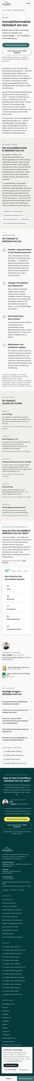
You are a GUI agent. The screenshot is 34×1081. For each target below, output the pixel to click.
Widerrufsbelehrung (8, 1038)
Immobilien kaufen (8, 1004)
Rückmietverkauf (8, 934)
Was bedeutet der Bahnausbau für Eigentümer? (17, 730)
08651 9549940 (18, 657)
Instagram (5, 890)
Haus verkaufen (7, 900)
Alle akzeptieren (11, 1065)
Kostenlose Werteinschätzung (16, 45)
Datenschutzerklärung (15, 1061)
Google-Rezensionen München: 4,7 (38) (16, 886)
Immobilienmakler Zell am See (12, 994)
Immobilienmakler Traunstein (12, 974)
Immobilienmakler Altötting (12, 751)
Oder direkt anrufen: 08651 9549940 (17, 52)
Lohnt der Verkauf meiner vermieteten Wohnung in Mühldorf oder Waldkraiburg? (17, 720)
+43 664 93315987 (8, 879)
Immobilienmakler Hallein (10, 991)
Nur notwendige (10, 1070)
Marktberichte (7, 1018)
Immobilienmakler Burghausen (13, 755)
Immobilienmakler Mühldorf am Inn (13, 967)
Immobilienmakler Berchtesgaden (13, 977)
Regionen (10, 10)
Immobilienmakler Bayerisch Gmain (14, 950)
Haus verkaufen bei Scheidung (12, 920)
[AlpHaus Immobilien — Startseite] (6, 3)
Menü (29, 3)
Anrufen (8, 1078)
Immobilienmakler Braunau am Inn (14, 763)
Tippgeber (5, 1021)
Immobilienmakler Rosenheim (12, 953)
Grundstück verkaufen (9, 906)
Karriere (4, 1024)
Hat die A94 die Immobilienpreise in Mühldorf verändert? (17, 703)
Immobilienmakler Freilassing (11, 984)
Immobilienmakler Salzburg (11, 988)
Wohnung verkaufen (9, 903)
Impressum (6, 1031)
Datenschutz (6, 1035)
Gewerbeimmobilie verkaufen (12, 913)
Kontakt (4, 1028)
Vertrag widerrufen (8, 1041)
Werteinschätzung (25, 1078)
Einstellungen (23, 1070)
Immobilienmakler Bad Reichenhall (13, 981)
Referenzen (6, 1011)
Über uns (5, 1007)
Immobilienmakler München (11, 947)
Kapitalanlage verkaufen (10, 930)
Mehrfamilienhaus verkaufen (11, 910)
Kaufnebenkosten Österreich (11, 1045)
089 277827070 (7, 659)
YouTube (21, 890)
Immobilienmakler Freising (10, 957)
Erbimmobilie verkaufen (10, 917)
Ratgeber (5, 1014)
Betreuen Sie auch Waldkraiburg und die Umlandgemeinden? (17, 739)
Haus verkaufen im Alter (10, 927)
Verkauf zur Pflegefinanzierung (12, 923)
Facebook (14, 890)
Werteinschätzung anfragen (17, 819)
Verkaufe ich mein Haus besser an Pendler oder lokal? (17, 711)
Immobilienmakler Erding (11, 759)
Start (3, 10)
